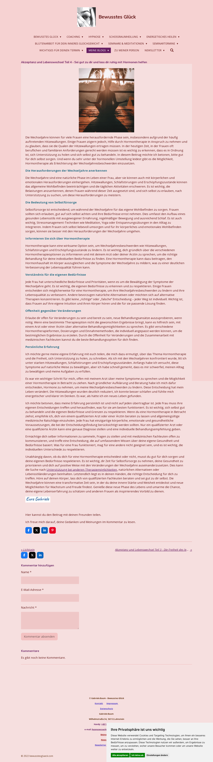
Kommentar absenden (39, 636)
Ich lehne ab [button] (137, 755)
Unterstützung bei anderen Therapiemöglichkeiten (82, 470)
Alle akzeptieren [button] (120, 755)
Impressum (112, 703)
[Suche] (172, 50)
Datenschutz (106, 708)
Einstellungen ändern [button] (157, 755)
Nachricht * (29, 607)
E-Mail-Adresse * (32, 590)
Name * (26, 572)
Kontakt (99, 703)
